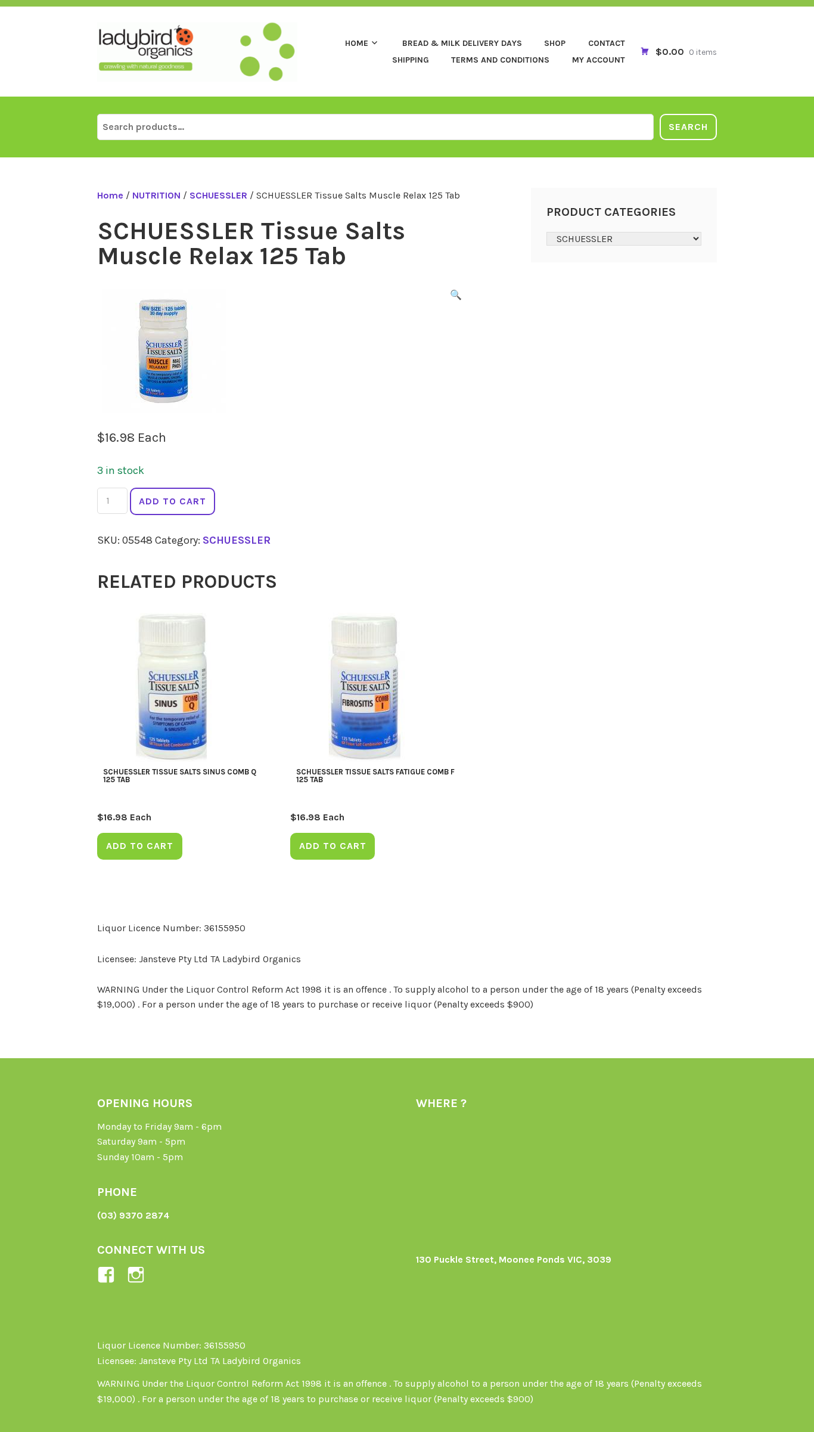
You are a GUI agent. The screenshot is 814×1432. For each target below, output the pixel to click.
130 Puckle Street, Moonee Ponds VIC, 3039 (513, 1259)
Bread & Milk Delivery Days (462, 43)
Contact (606, 43)
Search (688, 126)
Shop (555, 43)
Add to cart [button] (139, 845)
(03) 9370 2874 (133, 1215)
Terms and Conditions (500, 60)
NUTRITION (156, 195)
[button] (455, 296)
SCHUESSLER (218, 195)
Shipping (410, 60)
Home (356, 43)
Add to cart (172, 501)
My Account (598, 60)
